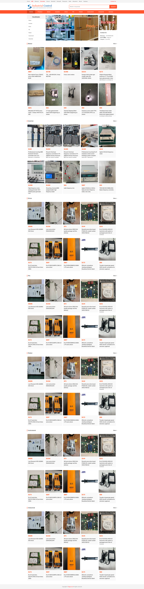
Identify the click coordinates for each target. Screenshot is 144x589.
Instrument (90, 12)
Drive (66, 12)
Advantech (75, 1)
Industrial (101, 12)
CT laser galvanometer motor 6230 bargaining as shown (53, 112)
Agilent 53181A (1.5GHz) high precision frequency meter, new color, (88, 189)
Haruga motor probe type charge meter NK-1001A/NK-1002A (88, 76)
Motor (48, 12)
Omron (48, 1)
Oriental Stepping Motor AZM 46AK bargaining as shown (70, 112)
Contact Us (113, 1)
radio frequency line (69, 188)
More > (115, 43)
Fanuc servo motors (69, 74)
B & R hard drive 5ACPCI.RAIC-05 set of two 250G (35, 267)
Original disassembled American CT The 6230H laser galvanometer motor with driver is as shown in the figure (106, 78)
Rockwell (59, 1)
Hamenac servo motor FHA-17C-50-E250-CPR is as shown (89, 112)
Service (111, 12)
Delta (70, 1)
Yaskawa (85, 1)
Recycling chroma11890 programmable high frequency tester (52, 189)
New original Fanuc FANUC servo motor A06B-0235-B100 (35, 76)
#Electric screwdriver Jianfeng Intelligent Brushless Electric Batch (88, 267)
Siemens (37, 1)
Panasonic (64, 1)
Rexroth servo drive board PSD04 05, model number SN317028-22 (89, 231)
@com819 (105, 39)
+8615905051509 (106, 35)
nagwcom (105, 37)
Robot (81, 12)
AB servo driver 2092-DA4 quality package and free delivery (71, 231)
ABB (32, 1)
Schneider (42, 1)
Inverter (57, 12)
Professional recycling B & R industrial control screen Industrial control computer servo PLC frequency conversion (89, 155)
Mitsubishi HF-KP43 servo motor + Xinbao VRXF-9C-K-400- (36, 112)
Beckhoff (53, 1)
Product (40, 12)
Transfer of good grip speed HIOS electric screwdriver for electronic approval (107, 267)
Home (28, 1)
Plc (73, 12)
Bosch (80, 1)
